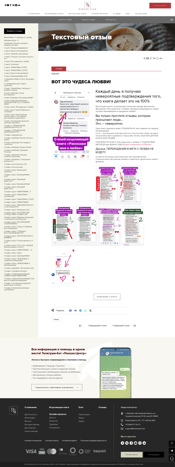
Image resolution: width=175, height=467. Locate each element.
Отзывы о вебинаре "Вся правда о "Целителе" (17, 143)
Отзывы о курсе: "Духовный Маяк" (17, 256)
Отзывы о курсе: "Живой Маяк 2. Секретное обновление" (16, 260)
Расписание (141, 14)
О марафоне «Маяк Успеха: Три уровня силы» (19, 80)
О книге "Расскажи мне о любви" (16, 61)
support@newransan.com (135, 429)
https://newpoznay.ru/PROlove (138, 144)
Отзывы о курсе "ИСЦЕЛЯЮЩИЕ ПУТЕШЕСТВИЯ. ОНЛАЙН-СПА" (16, 213)
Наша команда (31, 431)
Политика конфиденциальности (94, 441)
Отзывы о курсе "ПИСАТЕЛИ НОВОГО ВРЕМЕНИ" (18, 237)
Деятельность (31, 414)
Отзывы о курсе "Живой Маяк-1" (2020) (19, 199)
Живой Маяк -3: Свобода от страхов (18, 37)
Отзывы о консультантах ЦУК (15, 164)
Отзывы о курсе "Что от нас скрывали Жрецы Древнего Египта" (18, 246)
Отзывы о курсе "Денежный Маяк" (17, 184)
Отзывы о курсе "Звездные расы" (17, 210)
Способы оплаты (52, 441)
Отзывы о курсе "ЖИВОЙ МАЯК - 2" (17, 192)
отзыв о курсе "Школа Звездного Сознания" (17, 111)
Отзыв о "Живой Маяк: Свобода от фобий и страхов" (17, 89)
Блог (128, 14)
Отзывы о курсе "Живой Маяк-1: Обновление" (16, 195)
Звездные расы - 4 (11, 40)
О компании (34, 14)
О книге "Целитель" (11, 64)
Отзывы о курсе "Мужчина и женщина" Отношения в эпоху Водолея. (19, 218)
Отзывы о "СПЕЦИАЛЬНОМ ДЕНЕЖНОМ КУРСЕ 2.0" (14, 126)
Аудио (81, 421)
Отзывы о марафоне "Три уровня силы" (19, 268)
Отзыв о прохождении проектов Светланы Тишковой (16, 122)
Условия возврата (69, 441)
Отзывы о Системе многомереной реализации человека (17, 284)
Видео (81, 418)
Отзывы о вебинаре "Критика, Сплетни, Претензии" (15, 156)
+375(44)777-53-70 (132, 425)
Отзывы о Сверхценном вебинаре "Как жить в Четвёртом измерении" (19, 279)
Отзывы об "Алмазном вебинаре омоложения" (16, 289)
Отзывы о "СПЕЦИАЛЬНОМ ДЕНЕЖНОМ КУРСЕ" (14, 131)
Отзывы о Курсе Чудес (13, 253)
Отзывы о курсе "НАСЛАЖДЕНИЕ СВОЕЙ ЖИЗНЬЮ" (17, 223)
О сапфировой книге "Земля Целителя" (15, 85)
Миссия (28, 421)
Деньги (52, 418)
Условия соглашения (33, 441)
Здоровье (53, 424)
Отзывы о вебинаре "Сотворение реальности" (17, 160)
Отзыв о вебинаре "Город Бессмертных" (14, 94)
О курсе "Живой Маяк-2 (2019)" (16, 70)
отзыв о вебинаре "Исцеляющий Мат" (18, 98)
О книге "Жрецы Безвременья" (16, 48)
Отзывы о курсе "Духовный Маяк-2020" (14, 188)
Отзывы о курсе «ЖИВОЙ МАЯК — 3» (18, 250)
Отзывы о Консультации (13, 167)
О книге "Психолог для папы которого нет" (18, 58)
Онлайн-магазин (100, 14)
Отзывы (117, 14)
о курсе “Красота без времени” (16, 73)
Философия (30, 418)
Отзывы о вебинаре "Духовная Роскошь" (16, 151)
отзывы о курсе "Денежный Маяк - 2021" (17, 175)
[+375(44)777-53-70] (122, 424)
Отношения (54, 428)
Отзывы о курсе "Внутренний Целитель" (15, 171)
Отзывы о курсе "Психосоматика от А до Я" (18, 241)
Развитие (53, 421)
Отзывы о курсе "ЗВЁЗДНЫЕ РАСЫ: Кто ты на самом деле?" (19, 206)
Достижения (30, 428)
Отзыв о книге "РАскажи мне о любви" (19, 107)
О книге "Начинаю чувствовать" (16, 54)
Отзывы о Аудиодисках (13, 135)
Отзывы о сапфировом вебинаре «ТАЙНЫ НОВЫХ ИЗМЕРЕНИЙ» (17, 275)
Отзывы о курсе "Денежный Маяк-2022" (14, 180)
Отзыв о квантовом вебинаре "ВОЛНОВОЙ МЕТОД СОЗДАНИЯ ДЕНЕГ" (16, 102)
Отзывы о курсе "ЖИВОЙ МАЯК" (16, 202)
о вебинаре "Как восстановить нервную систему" (16, 44)
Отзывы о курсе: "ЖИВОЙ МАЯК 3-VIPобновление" (17, 264)
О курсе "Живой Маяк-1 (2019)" (15, 67)
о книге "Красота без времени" (16, 51)
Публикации (84, 414)
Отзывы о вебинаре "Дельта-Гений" (17, 147)
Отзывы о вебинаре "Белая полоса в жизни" (18, 139)
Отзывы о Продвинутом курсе (15, 271)
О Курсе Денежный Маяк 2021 (15, 76)
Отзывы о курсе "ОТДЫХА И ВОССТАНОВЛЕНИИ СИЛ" (15, 232)
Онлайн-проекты (57, 414)
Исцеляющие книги (54, 14)
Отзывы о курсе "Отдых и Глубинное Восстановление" (18, 227)
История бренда (32, 424)
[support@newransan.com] (122, 428)
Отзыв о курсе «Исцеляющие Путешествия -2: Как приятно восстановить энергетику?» (15, 116)
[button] (70, 310)
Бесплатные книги (78, 14)
